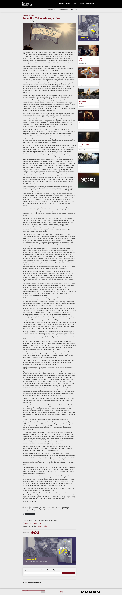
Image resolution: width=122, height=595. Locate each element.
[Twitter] (35, 532)
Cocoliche (74, 9)
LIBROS (81, 4)
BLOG (68, 4)
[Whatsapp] (38, 532)
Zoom (80, 58)
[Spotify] (82, 592)
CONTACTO (90, 4)
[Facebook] (32, 532)
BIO (75, 4)
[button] (98, 4)
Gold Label (82, 101)
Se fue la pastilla (84, 144)
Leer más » (81, 60)
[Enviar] (43, 591)
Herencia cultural (64, 9)
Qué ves (81, 123)
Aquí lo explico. (43, 526)
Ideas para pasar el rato (86, 166)
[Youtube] (86, 592)
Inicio (24, 15)
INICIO (61, 4)
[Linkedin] (98, 592)
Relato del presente (50, 9)
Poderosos (82, 80)
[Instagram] (94, 592)
